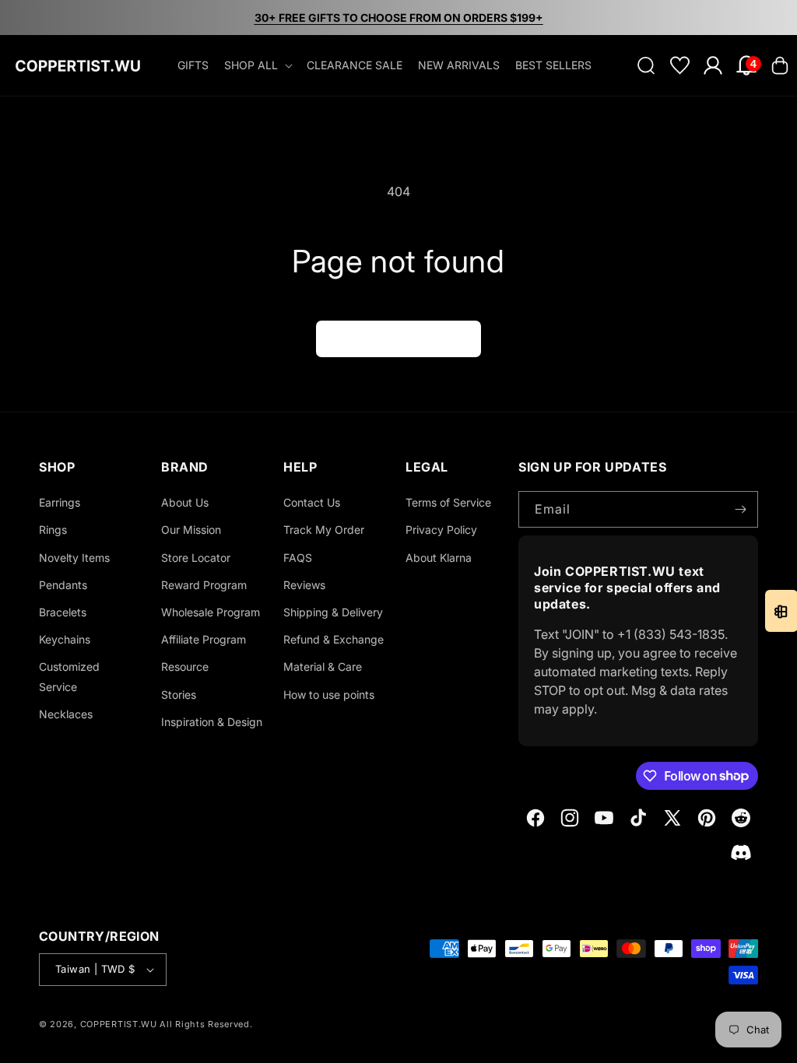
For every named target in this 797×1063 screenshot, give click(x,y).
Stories (178, 694)
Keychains (64, 639)
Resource (185, 666)
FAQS (297, 557)
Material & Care (322, 666)
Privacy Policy (441, 529)
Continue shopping (398, 339)
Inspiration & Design (211, 721)
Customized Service (69, 676)
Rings (53, 529)
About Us (185, 502)
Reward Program (204, 584)
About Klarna (439, 557)
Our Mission (191, 529)
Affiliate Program (203, 639)
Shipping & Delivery (333, 612)
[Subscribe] (740, 509)
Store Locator (195, 557)
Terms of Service (448, 502)
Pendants (63, 584)
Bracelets (62, 612)
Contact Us (311, 502)
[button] (257, 65)
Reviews (304, 584)
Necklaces (66, 714)
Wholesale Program (210, 612)
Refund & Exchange (333, 639)
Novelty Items (74, 557)
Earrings (59, 502)
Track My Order (323, 529)
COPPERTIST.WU (118, 1024)
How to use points (328, 694)
